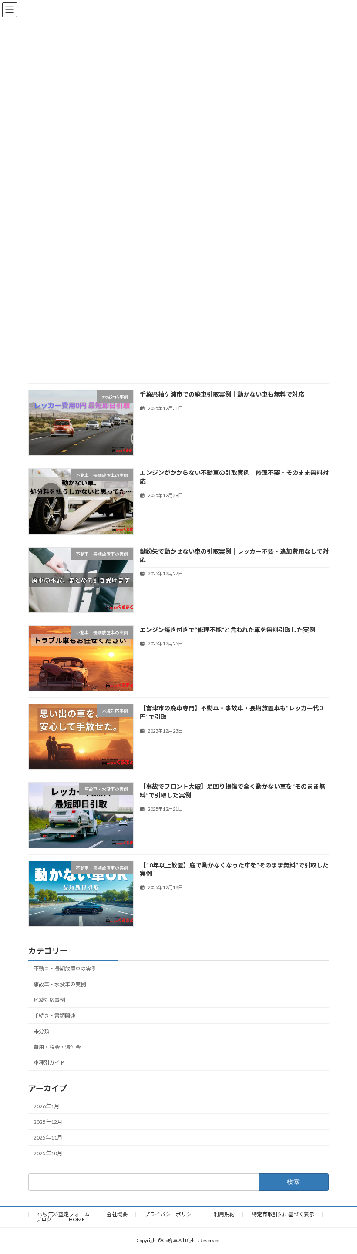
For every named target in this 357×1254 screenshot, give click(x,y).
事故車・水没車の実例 (60, 984)
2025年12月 (48, 1122)
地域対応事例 (49, 1000)
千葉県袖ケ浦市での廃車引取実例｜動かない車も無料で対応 (222, 394)
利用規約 (224, 1214)
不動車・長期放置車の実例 (65, 968)
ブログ (44, 1219)
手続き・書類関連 (54, 1015)
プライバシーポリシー (171, 1214)
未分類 (41, 1031)
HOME (77, 1219)
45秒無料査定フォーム (63, 1214)
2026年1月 (46, 1106)
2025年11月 (48, 1137)
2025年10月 (48, 1153)
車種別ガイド (49, 1062)
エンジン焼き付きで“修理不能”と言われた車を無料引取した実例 (227, 629)
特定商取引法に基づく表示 (283, 1214)
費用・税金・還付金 (57, 1047)
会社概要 (117, 1214)
